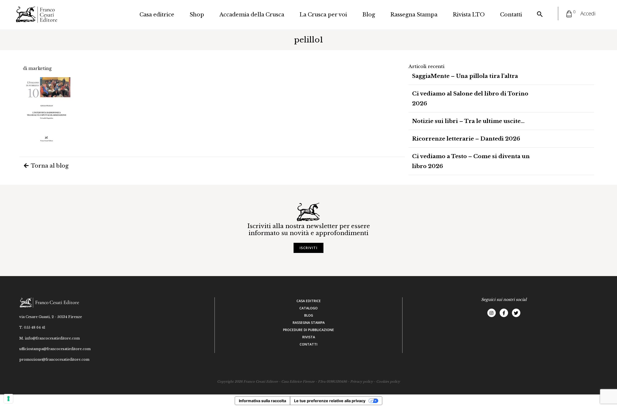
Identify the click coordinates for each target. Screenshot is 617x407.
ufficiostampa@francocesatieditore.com (55, 349)
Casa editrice (157, 14)
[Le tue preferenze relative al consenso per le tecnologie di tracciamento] (8, 398)
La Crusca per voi (323, 14)
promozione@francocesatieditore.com (54, 359)
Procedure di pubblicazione (308, 329)
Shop (197, 14)
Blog (368, 14)
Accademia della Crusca (252, 14)
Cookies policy (388, 382)
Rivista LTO (469, 14)
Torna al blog (49, 165)
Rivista (308, 337)
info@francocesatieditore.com (52, 338)
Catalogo (308, 308)
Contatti (511, 14)
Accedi (588, 13)
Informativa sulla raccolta (262, 400)
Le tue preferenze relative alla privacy (329, 400)
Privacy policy (361, 382)
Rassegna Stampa (413, 14)
